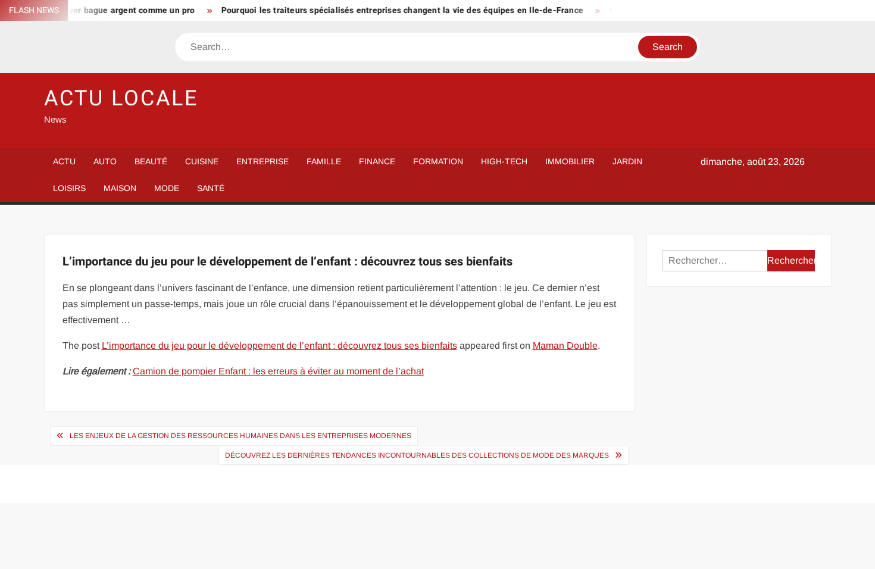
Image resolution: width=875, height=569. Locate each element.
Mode (166, 188)
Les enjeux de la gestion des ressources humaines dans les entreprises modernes (240, 436)
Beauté (151, 161)
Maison (120, 188)
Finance (377, 161)
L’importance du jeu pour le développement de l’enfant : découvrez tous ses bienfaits (279, 345)
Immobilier (570, 161)
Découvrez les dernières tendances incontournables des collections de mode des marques (417, 455)
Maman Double (565, 345)
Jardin (627, 161)
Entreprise (262, 161)
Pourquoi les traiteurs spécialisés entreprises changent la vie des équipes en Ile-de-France (394, 10)
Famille (324, 161)
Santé (210, 188)
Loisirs (69, 188)
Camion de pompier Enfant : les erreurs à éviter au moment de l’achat (278, 371)
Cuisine (201, 161)
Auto (105, 161)
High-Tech (504, 161)
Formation (438, 161)
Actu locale (121, 98)
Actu (64, 161)
